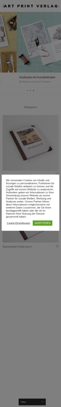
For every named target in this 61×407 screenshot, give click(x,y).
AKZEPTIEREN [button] (42, 223)
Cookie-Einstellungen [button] (18, 223)
